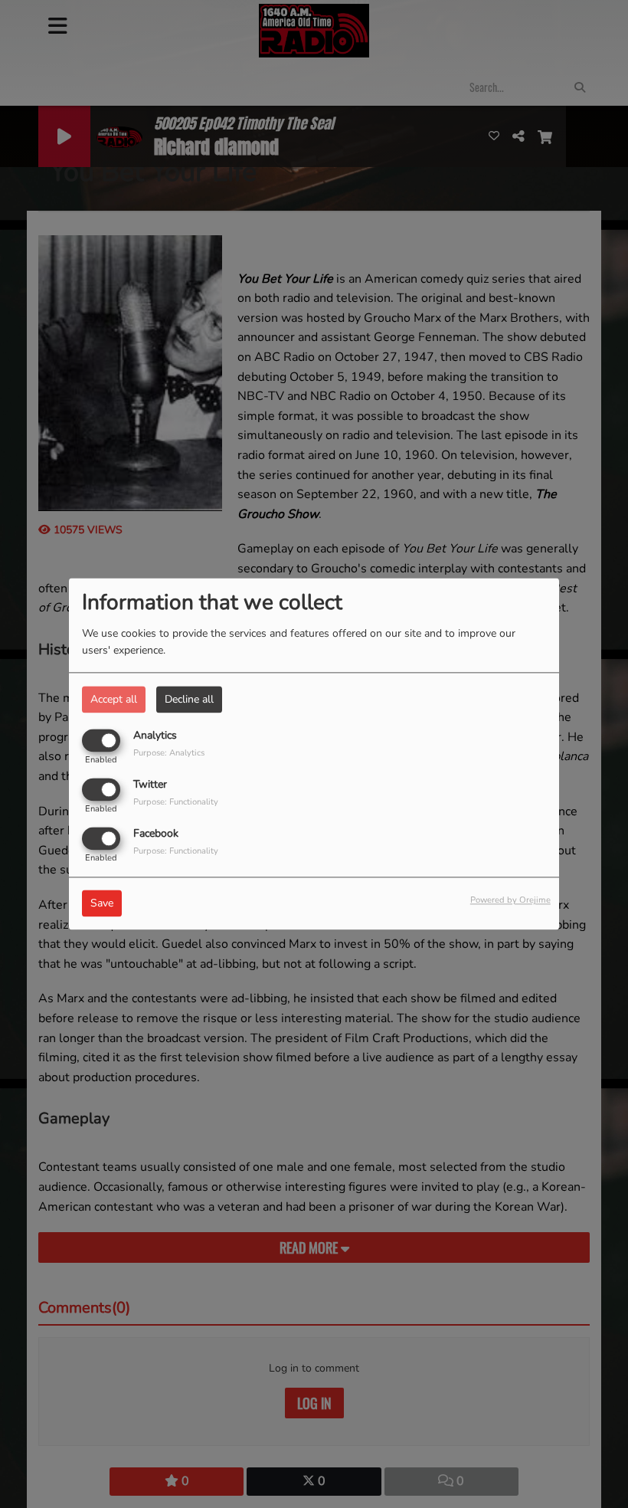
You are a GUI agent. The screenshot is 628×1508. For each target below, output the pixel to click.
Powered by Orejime (510, 900)
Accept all (113, 699)
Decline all (189, 699)
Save (101, 904)
